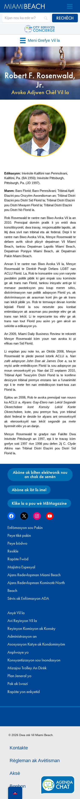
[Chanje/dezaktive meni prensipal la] (70, 6)
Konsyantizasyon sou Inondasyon (33, 660)
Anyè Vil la (16, 613)
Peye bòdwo (17, 543)
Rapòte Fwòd (17, 559)
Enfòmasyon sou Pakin (25, 527)
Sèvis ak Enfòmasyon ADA (28, 598)
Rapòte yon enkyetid (23, 691)
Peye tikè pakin (19, 535)
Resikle (12, 551)
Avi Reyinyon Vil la (22, 620)
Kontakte (19, 747)
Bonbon (18, 786)
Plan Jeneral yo (19, 676)
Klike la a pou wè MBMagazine (39, 503)
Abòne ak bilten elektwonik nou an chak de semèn (40, 474)
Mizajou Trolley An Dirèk (27, 668)
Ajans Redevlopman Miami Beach (34, 575)
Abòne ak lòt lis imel (29, 489)
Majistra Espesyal (21, 567)
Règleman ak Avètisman (35, 760)
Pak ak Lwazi (17, 683)
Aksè (15, 773)
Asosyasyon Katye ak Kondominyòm (36, 644)
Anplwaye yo (18, 652)
